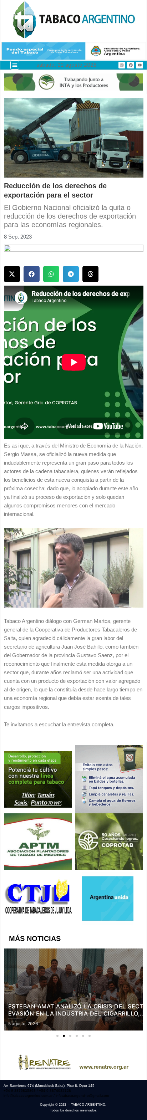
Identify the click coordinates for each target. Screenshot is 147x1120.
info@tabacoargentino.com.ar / (30, 1096)
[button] (14, 65)
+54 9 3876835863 (20, 1091)
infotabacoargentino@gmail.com (82, 1096)
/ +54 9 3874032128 (54, 1091)
